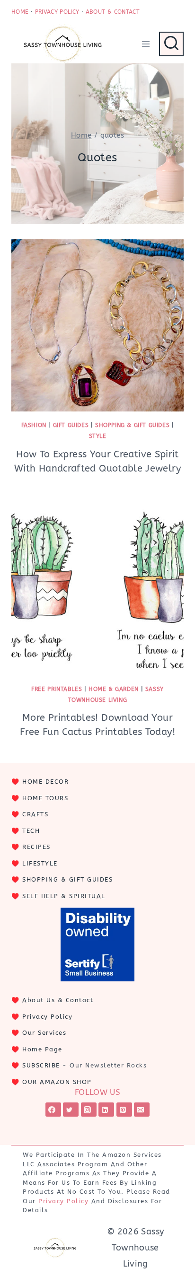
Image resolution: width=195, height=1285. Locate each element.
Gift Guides (71, 425)
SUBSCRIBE (41, 1065)
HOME (19, 12)
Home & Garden (114, 689)
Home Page (42, 1049)
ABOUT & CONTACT (113, 12)
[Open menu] (145, 43)
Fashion (33, 425)
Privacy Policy (47, 1016)
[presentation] (97, 325)
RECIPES (36, 846)
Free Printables (56, 689)
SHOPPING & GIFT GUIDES (67, 879)
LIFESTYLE (40, 863)
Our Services (44, 1032)
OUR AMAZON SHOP (57, 1081)
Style (97, 436)
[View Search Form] (171, 44)
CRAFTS (35, 814)
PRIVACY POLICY (57, 12)
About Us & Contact (57, 1000)
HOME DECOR (45, 781)
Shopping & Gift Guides (132, 425)
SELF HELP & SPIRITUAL (64, 896)
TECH (31, 830)
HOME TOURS (45, 798)
